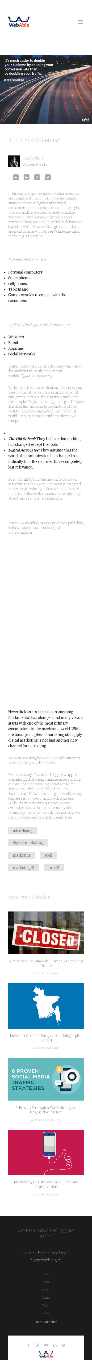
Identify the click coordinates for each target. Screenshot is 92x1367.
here (42, 1252)
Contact (46, 1313)
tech (48, 855)
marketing (22, 855)
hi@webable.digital (46, 1259)
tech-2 (53, 867)
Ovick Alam (33, 158)
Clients (46, 1298)
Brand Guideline (46, 1322)
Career (46, 1305)
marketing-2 (23, 867)
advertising (23, 830)
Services (46, 1290)
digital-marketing (28, 843)
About (46, 1282)
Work (46, 1274)
